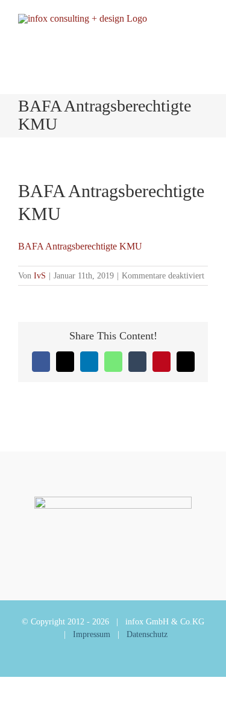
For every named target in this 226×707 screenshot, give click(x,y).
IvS (40, 275)
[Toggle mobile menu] (203, 34)
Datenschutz (147, 634)
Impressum (91, 634)
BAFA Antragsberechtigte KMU (80, 246)
